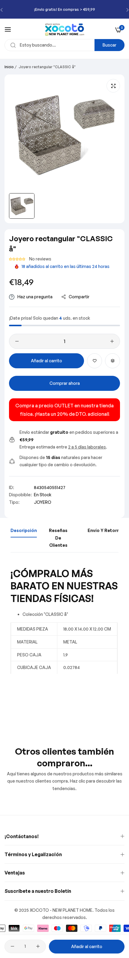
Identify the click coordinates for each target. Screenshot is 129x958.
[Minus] (17, 341)
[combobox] (64, 45)
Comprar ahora (65, 383)
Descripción (23, 530)
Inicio (9, 67)
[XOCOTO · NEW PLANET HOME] (64, 29)
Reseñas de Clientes (58, 538)
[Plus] (112, 341)
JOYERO (42, 502)
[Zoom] (113, 86)
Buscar (109, 44)
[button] (17, 258)
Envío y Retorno (105, 530)
